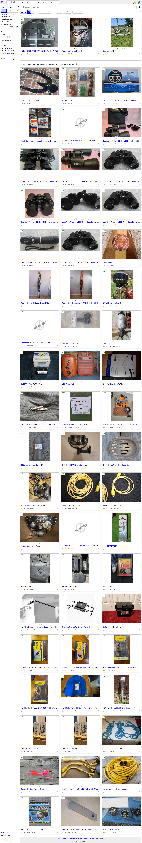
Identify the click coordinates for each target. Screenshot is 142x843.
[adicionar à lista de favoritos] (22, 54)
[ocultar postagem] (57, 54)
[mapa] (33, 12)
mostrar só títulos (8, 14)
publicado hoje (7, 19)
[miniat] (25, 12)
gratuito (5, 34)
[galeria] (29, 12)
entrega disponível (8, 50)
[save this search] (139, 7)
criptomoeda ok (7, 48)
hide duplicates (7, 21)
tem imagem (6, 17)
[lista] (22, 12)
